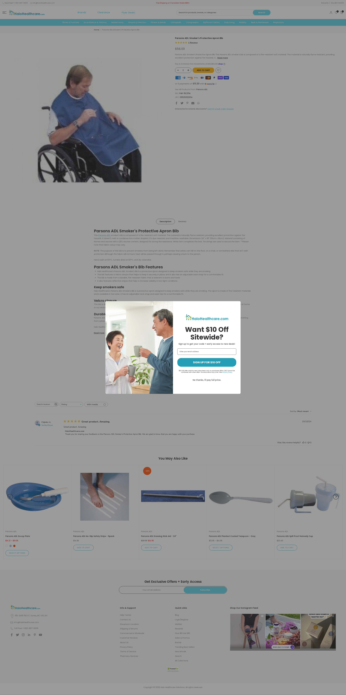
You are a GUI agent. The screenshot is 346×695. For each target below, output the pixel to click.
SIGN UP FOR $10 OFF (207, 362)
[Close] (237, 304)
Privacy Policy (227, 372)
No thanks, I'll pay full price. (207, 380)
